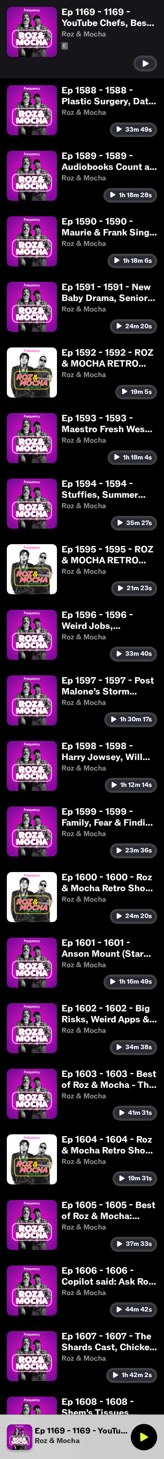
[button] (82, 39)
